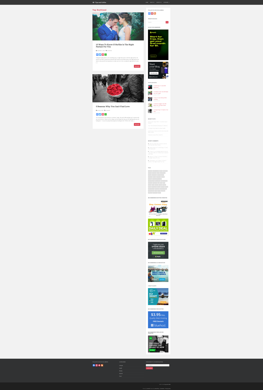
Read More (137, 66)
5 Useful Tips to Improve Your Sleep (158, 153)
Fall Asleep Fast (161, 174)
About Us (152, 2)
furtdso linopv (153, 147)
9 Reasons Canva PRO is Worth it (155, 135)
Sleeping (157, 188)
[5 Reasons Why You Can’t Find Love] (118, 88)
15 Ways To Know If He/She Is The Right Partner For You (115, 45)
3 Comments (109, 50)
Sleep (166, 186)
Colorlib (148, 388)
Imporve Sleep (164, 180)
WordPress (155, 192)
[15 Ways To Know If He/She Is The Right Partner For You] (118, 26)
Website (150, 192)
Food (154, 176)
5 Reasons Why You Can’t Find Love (113, 106)
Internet (121, 373)
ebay (158, 172)
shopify (162, 186)
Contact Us (158, 2)
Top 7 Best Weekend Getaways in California (157, 125)
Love (153, 184)
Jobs (161, 182)
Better (161, 171)
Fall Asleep (154, 174)
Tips (155, 190)
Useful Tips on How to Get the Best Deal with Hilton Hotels (158, 131)
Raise (149, 186)
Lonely (149, 184)
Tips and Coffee (100, 2)
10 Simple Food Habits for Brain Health (156, 128)
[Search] (167, 22)
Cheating (154, 172)
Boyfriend (165, 171)
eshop (149, 174)
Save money (154, 186)
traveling (163, 190)
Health (163, 176)
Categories (165, 2)
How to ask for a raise (157, 178)
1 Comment (107, 110)
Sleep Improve (151, 188)
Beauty (120, 370)
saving (159, 186)
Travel (159, 190)
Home (147, 2)
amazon (150, 171)
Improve (150, 182)
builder (149, 172)
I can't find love (151, 180)
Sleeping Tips (151, 190)
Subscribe (149, 368)
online (160, 184)
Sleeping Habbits (163, 188)
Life (164, 182)
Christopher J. (153, 160)
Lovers (156, 184)
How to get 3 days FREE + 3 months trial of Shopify (157, 122)
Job (158, 182)
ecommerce (162, 172)
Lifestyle (121, 365)
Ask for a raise (155, 171)
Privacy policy (168, 388)
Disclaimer (162, 388)
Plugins (164, 184)
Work (159, 192)
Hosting (149, 178)
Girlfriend (158, 176)
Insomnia (155, 182)
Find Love (150, 176)
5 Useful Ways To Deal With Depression (158, 148)
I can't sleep (158, 180)
